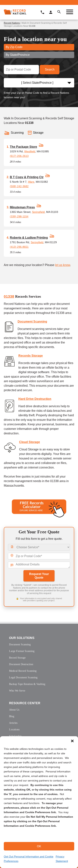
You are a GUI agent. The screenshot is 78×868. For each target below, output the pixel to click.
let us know (62, 265)
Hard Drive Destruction (34, 398)
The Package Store (23, 146)
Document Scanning (32, 321)
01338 (9, 296)
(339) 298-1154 (19, 216)
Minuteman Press (22, 207)
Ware (31, 181)
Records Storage (30, 355)
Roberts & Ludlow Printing (29, 237)
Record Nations (12, 23)
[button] (72, 741)
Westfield (29, 151)
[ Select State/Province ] (37, 82)
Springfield (38, 211)
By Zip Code (14, 47)
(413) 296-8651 (19, 246)
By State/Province (18, 54)
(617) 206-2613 (19, 155)
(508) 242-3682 (19, 186)
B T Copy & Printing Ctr (27, 177)
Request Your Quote (39, 575)
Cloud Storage (29, 442)
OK (39, 846)
